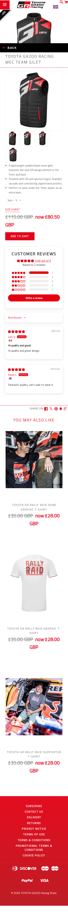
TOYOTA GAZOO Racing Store (38, 893)
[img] (16, 331)
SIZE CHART (12, 209)
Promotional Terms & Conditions (34, 848)
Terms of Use (34, 834)
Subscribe (34, 806)
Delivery (34, 817)
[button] (19, 272)
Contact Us (34, 811)
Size (9, 200)
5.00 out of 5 (43, 261)
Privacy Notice (34, 829)
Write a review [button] (34, 298)
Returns (34, 823)
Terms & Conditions (34, 840)
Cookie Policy (34, 855)
